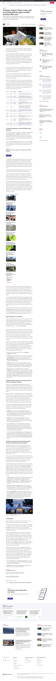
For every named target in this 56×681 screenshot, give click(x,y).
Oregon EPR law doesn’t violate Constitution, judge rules (48, 44)
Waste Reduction (28, 582)
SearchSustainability (31, 0)
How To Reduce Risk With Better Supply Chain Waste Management (47, 67)
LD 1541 (11, 106)
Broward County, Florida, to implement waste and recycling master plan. (45, 115)
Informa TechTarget (32, 673)
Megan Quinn (8, 23)
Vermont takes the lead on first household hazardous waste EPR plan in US (23, 641)
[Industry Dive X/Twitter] (7, 660)
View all (40, 71)
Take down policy (29, 677)
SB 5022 (11, 124)
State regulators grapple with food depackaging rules (47, 33)
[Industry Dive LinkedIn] (4, 660)
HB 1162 (11, 94)
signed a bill (22, 417)
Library (12, 2)
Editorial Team (16, 660)
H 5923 (11, 113)
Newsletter (15, 663)
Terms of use (24, 677)
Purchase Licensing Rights (18, 665)
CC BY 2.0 (18, 515)
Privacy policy (19, 677)
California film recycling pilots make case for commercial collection (47, 645)
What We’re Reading (17, 668)
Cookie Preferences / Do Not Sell (37, 677)
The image (7, 515)
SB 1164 (11, 119)
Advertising (26, 659)
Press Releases (19, 2)
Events (15, 2)
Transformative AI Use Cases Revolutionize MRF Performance (47, 60)
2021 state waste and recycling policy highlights (15, 572)
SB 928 (11, 97)
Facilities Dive (13, 0)
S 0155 (11, 116)
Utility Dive (26, 0)
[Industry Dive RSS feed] (9, 660)
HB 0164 (11, 110)
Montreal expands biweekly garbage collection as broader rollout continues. (46, 110)
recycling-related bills (25, 62)
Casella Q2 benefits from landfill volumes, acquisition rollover (47, 628)
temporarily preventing (12, 359)
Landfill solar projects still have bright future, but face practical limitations (22, 629)
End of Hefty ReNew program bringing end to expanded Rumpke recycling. (46, 121)
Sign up (52, 2)
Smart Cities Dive (22, 0)
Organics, (23, 582)
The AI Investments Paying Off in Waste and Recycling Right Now (47, 54)
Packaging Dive (17, 0)
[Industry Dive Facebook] (5, 660)
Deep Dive (8, 2)
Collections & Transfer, (14, 582)
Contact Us (15, 662)
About (14, 659)
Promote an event (45, 140)
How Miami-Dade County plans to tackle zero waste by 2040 (47, 634)
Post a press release (45, 101)
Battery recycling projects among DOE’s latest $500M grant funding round (48, 39)
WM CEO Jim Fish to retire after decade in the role (48, 28)
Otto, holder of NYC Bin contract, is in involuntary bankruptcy (47, 640)
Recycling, (20, 582)
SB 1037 (11, 100)
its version (28, 480)
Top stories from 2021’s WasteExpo (12, 576)
